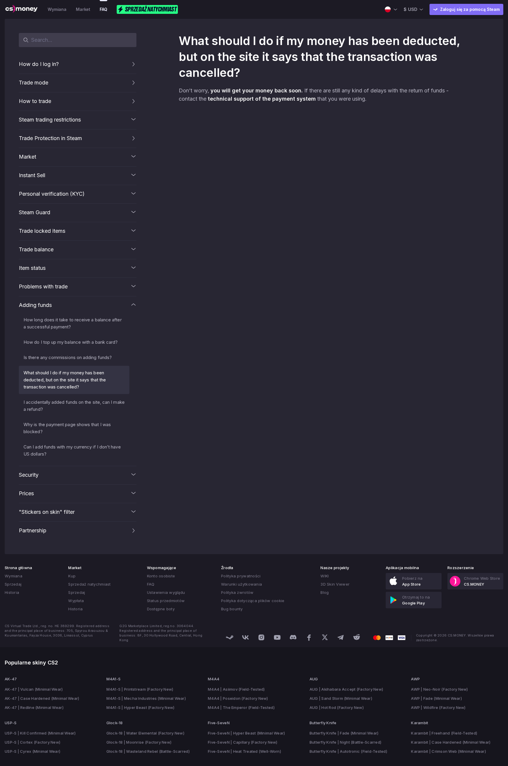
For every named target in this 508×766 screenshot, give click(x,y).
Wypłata (76, 600)
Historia (12, 592)
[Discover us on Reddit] (357, 637)
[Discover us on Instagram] (261, 637)
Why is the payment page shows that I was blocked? (67, 428)
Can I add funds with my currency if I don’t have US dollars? (72, 450)
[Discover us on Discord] (293, 637)
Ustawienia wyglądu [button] (166, 592)
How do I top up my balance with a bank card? (71, 342)
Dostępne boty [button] (161, 609)
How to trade (35, 101)
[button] (133, 64)
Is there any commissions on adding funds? (68, 357)
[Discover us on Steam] (230, 637)
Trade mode (33, 82)
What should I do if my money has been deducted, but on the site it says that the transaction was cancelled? (65, 380)
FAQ (103, 9)
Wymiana (57, 9)
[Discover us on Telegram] (341, 637)
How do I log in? (39, 64)
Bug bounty (232, 609)
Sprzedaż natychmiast (89, 584)
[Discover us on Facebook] (309, 637)
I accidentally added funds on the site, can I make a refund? (74, 405)
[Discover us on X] (325, 637)
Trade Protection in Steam (50, 138)
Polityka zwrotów (237, 592)
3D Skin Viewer (335, 584)
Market (83, 9)
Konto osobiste (161, 576)
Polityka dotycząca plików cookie (252, 600)
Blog (324, 592)
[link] (414, 581)
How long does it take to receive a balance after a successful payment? (73, 323)
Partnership (32, 530)
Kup (72, 576)
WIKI (324, 576)
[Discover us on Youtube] (277, 637)
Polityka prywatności (240, 576)
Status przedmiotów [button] (166, 600)
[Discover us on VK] (245, 637)
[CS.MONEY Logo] (21, 9)
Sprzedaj (13, 584)
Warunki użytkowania (241, 584)
